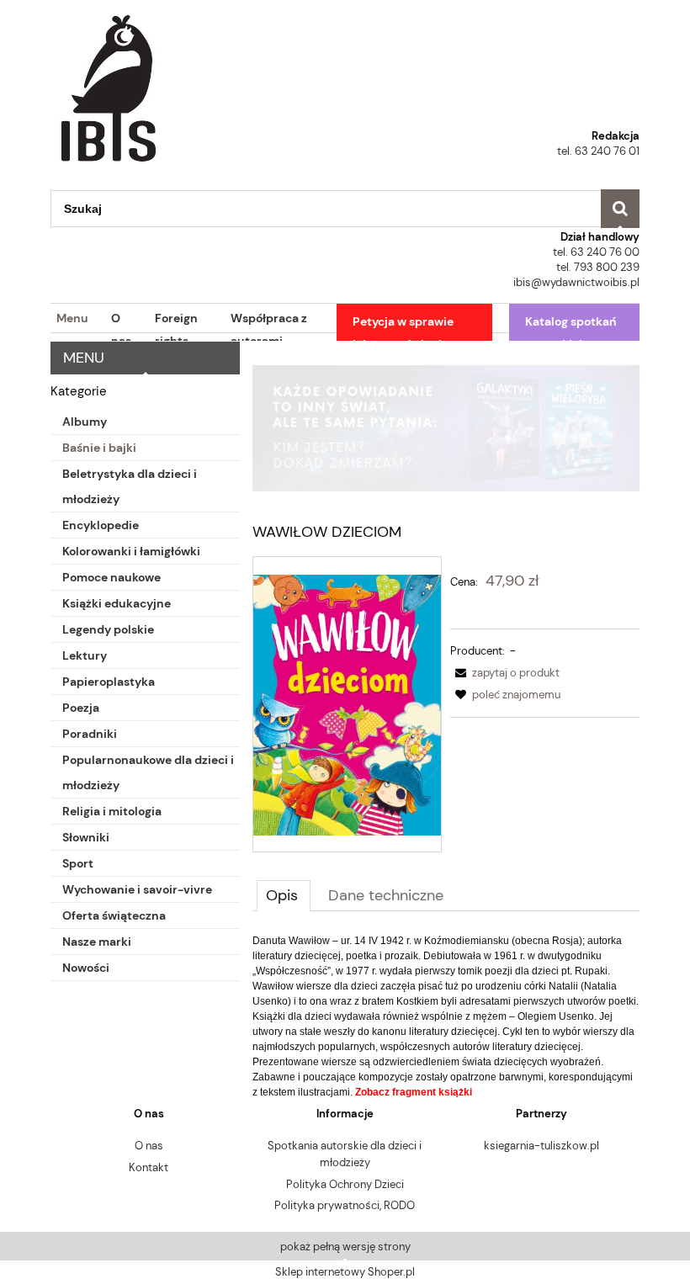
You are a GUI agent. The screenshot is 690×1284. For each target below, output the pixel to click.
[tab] (283, 895)
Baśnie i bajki (99, 447)
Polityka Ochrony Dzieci (345, 1184)
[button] (505, 673)
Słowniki (85, 837)
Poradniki (89, 733)
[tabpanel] (446, 1016)
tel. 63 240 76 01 (598, 151)
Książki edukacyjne (116, 603)
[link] (446, 428)
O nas (149, 1145)
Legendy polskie (108, 629)
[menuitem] (69, 319)
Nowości (85, 967)
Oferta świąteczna (114, 915)
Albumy (84, 421)
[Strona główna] (108, 82)
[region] (446, 428)
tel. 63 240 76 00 (596, 252)
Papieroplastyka (108, 681)
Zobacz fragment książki (413, 1092)
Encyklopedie (100, 525)
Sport (77, 863)
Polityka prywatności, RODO (344, 1205)
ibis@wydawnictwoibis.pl (576, 282)
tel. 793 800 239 (598, 267)
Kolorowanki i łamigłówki (131, 551)
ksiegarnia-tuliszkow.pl (541, 1145)
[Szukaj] (620, 208)
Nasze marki (96, 941)
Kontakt (148, 1167)
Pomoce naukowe (111, 577)
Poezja (80, 707)
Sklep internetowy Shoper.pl (345, 1272)
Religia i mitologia (112, 811)
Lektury (84, 655)
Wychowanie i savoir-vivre (137, 889)
